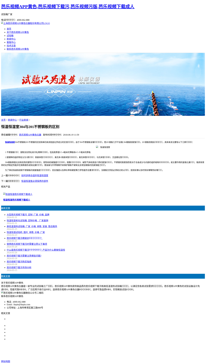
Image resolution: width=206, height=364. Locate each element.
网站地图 (120, 356)
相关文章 (5, 276)
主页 (3, 120)
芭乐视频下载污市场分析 (19, 267)
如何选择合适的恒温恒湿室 (34, 175)
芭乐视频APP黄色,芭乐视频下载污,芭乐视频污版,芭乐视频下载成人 (67, 6)
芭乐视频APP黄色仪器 (30, 135)
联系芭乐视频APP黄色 (18, 49)
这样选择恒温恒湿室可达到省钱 (22, 339)
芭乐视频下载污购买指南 (19, 261)
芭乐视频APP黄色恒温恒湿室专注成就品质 (28, 332)
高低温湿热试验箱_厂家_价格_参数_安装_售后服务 (32, 226)
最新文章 (5, 208)
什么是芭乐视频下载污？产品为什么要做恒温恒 (36, 250)
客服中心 (11, 42)
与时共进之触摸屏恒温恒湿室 (21, 335)
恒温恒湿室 (10, 142)
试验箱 (10, 35)
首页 (9, 29)
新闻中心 (11, 39)
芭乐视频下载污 (86, 350)
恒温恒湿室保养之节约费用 (20, 325)
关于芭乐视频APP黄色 (18, 32)
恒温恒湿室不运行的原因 (19, 329)
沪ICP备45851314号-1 (149, 356)
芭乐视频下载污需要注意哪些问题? (24, 256)
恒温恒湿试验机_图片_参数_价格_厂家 (26, 232)
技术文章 (11, 45)
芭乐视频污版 (103, 350)
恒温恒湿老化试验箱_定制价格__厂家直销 (27, 220)
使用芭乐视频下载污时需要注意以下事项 (27, 244)
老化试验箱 (117, 350)
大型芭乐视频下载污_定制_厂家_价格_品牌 (28, 214)
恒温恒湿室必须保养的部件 (34, 181)
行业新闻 (23, 120)
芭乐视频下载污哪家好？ (25, 238)
